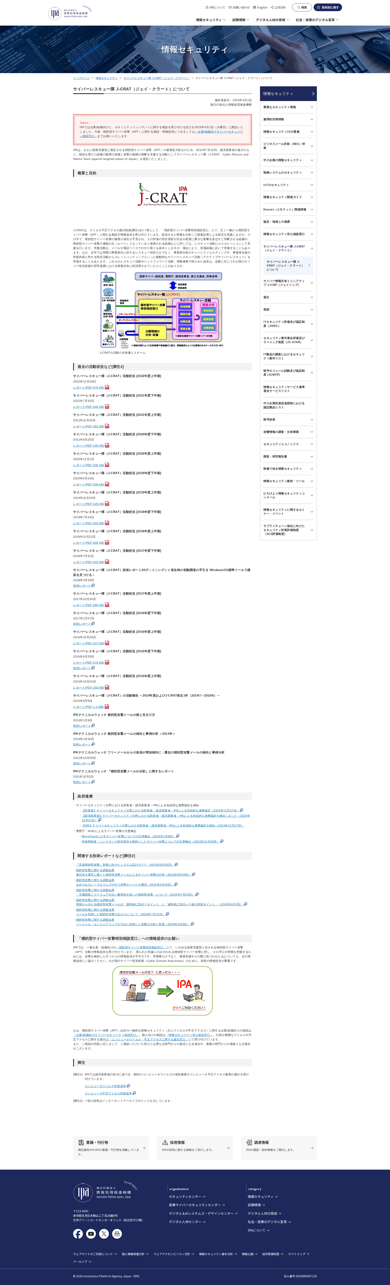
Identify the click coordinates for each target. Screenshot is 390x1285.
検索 (304, 7)
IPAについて (217, 7)
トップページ (81, 78)
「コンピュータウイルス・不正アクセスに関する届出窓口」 (148, 1039)
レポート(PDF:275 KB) (88, 662)
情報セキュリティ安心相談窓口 (284, 234)
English (260, 7)
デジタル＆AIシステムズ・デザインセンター (201, 1213)
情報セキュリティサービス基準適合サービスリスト (284, 389)
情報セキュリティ (107, 78)
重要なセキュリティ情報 (279, 107)
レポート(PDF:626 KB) (88, 542)
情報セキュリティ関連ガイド (282, 197)
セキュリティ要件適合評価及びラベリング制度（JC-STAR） (284, 340)
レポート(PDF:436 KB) (88, 484)
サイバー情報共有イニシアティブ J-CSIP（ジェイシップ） (284, 283)
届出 (266, 297)
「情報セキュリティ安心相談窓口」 (189, 1035)
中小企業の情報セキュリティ (282, 160)
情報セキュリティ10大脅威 (281, 131)
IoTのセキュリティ (276, 184)
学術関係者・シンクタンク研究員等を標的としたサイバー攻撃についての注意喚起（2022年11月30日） (151, 841)
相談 (266, 309)
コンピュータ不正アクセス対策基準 (108, 1093)
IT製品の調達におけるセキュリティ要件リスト (284, 356)
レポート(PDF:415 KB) (88, 562)
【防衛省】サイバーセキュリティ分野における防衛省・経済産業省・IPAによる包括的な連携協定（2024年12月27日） (160, 810)
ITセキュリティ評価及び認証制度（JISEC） (284, 323)
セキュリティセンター (185, 1196)
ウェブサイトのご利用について (93, 1254)
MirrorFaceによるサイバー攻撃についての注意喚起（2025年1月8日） (129, 836)
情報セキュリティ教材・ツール (284, 481)
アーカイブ (80, 1262)
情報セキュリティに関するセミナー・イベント (284, 511)
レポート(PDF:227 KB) (88, 643)
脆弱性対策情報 (273, 119)
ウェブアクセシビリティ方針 (172, 1254)
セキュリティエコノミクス (281, 444)
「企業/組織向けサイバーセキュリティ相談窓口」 (106, 1035)
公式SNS (280, 7)
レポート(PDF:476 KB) (88, 387)
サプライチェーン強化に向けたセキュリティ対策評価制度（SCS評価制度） (284, 529)
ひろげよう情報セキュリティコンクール (284, 495)
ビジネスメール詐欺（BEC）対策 (284, 146)
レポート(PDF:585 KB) (88, 605)
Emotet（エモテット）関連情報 (285, 209)
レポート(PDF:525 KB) (88, 504)
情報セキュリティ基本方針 (216, 1254)
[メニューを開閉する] (311, 107)
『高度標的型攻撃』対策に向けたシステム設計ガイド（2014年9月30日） (125, 864)
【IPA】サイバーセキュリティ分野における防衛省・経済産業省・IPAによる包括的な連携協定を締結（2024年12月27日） (163, 825)
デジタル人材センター (185, 1221)
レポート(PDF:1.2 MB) (88, 707)
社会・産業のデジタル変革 (267, 1221)
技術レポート (82, 585)
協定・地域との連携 (276, 221)
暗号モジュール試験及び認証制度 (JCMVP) (284, 372)
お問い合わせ (241, 7)
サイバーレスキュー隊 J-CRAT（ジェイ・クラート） (157, 78)
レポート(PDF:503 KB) (88, 523)
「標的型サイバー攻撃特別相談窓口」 (141, 947)
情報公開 (247, 1254)
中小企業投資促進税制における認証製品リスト (284, 405)
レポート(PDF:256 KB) (88, 687)
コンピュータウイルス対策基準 (105, 1086)
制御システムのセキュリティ (282, 172)
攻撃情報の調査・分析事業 (281, 431)
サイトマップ (296, 1254)
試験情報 (254, 1204)
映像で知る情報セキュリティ (282, 468)
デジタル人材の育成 (262, 1213)
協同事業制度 (270, 1254)
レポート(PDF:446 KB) (88, 406)
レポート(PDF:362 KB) (88, 426)
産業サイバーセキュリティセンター (195, 1204)
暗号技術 (269, 419)
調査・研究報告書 (275, 456)
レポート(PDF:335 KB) (88, 445)
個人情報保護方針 (133, 1254)
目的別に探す (330, 7)
